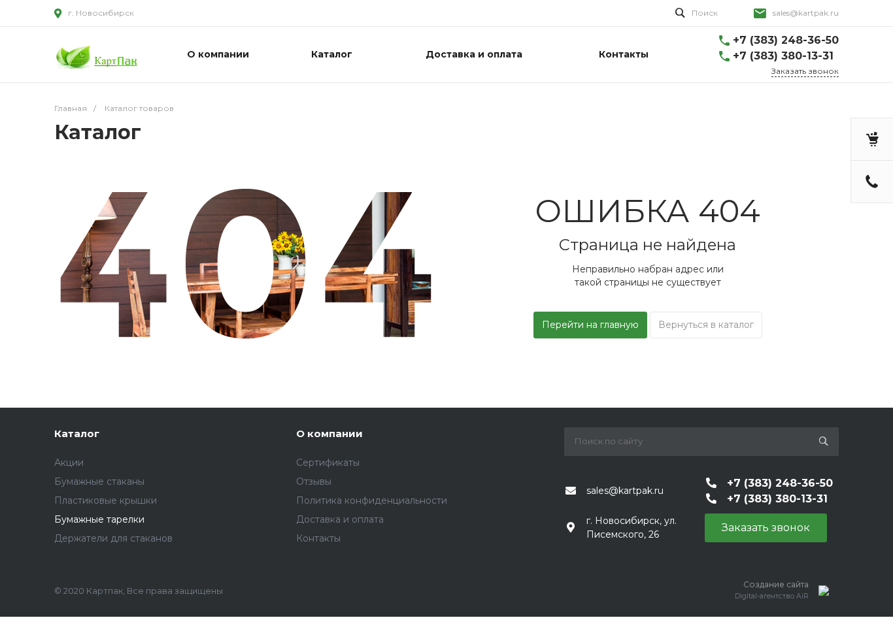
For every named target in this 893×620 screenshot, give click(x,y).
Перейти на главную (590, 325)
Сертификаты (328, 462)
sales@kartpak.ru (806, 13)
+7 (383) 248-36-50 (786, 40)
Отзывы (313, 481)
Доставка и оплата (340, 519)
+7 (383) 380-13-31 (783, 56)
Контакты (318, 538)
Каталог (76, 433)
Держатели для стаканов (113, 538)
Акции (69, 462)
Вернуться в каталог (706, 325)
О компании (329, 433)
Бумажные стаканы (99, 481)
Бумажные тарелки (99, 519)
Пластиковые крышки (105, 500)
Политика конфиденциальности (371, 500)
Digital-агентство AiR (772, 596)
